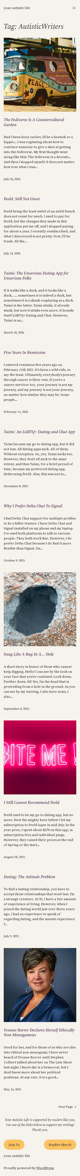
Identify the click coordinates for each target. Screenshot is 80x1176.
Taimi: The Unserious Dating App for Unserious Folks (36, 275)
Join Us (14, 1144)
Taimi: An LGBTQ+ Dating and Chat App (39, 431)
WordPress (45, 1168)
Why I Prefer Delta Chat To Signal (33, 505)
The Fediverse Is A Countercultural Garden (34, 122)
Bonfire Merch (60, 1144)
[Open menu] (74, 8)
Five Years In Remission (24, 352)
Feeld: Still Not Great (22, 198)
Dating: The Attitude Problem (29, 876)
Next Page (67, 1107)
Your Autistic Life (17, 8)
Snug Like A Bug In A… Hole (29, 654)
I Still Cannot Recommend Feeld (31, 802)
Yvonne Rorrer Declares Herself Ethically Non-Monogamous (39, 1032)
